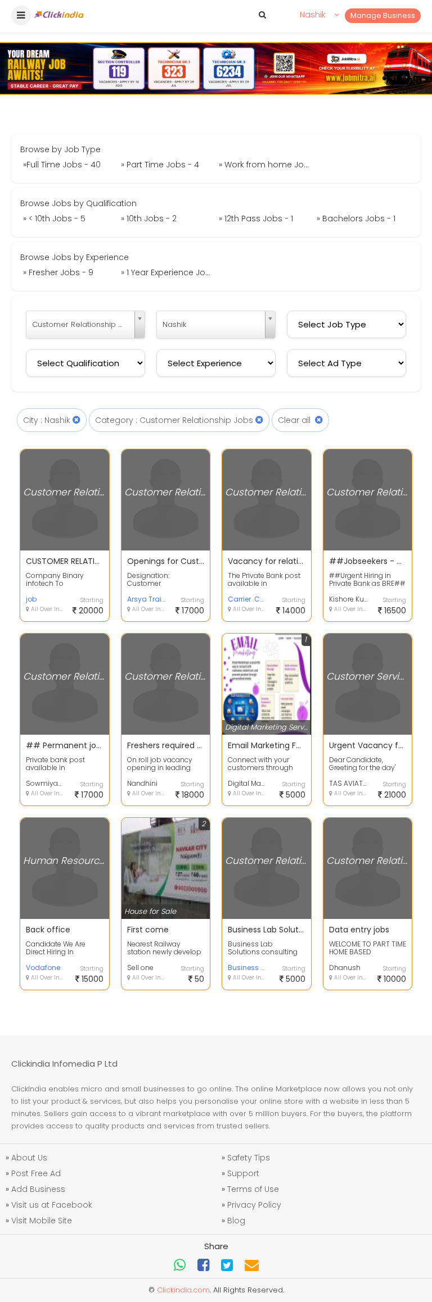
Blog (236, 1220)
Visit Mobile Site (41, 1220)
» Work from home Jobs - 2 (266, 164)
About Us (29, 1157)
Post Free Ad (36, 1173)
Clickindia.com (183, 1290)
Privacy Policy (254, 1204)
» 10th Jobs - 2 (149, 218)
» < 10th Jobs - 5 (54, 218)
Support (243, 1173)
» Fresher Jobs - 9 (58, 272)
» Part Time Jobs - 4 (160, 164)
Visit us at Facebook (51, 1204)
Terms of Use (253, 1189)
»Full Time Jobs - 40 (62, 164)
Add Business (38, 1189)
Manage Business (382, 15)
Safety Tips (248, 1157)
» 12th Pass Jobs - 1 (256, 218)
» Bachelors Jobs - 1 (356, 218)
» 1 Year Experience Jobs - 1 (168, 272)
